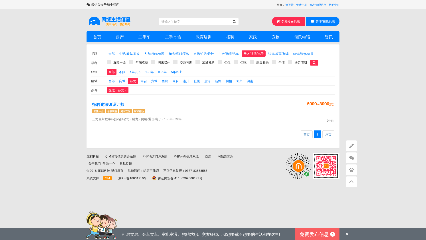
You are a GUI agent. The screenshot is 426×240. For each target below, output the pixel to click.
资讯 (329, 37)
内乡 (175, 81)
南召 (143, 81)
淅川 (186, 81)
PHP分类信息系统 (186, 156)
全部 (111, 53)
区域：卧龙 (117, 90)
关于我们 (94, 163)
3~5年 (162, 72)
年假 (281, 62)
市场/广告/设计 (204, 53)
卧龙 (133, 81)
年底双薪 (142, 62)
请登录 (290, 4)
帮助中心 (334, 4)
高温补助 (262, 62)
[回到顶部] (351, 181)
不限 (122, 72)
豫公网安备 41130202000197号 (180, 178)
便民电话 (302, 37)
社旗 (197, 81)
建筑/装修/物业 (303, 53)
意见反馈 (126, 163)
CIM (107, 178)
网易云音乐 (225, 156)
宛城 (122, 81)
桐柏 (229, 81)
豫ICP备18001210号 (132, 178)
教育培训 (204, 37)
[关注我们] (351, 157)
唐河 (207, 81)
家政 (253, 37)
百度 (208, 156)
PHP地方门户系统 (154, 156)
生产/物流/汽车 (229, 53)
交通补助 (186, 62)
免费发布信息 (290, 21)
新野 (218, 81)
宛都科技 (93, 156)
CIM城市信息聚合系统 (120, 156)
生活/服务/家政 (129, 53)
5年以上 (176, 72)
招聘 (230, 37)
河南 (250, 81)
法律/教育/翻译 (278, 53)
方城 (154, 81)
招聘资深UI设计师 (108, 104)
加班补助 (208, 62)
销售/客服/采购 (179, 53)
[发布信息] (351, 145)
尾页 (328, 134)
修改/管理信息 (318, 4)
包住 (227, 62)
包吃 (243, 62)
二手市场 (173, 37)
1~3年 (149, 72)
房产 (120, 37)
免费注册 (301, 4)
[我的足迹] (351, 169)
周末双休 (164, 62)
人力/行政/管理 (154, 53)
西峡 (165, 81)
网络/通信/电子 (253, 53)
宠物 (276, 37)
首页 (97, 37)
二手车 (144, 37)
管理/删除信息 (325, 21)
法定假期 (300, 62)
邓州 (239, 81)
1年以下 (135, 72)
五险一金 (119, 62)
